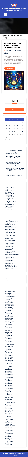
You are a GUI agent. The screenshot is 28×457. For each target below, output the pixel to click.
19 (12, 131)
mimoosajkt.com (9, 243)
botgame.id (8, 416)
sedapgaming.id (9, 309)
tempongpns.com (9, 223)
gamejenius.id (8, 329)
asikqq (6, 278)
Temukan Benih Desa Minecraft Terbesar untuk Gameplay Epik (14, 174)
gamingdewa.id (9, 295)
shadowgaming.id (9, 304)
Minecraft (11, 52)
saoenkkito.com (9, 226)
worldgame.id (8, 368)
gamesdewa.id (9, 310)
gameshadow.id (9, 323)
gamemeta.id (8, 408)
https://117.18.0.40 (9, 206)
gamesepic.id (8, 390)
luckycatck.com (9, 231)
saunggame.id (8, 332)
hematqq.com (8, 207)
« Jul (14, 142)
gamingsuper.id (9, 443)
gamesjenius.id (9, 312)
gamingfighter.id (9, 383)
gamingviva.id (8, 444)
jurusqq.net (8, 192)
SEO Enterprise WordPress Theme (13, 453)
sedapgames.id (9, 318)
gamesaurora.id (9, 341)
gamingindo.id (8, 438)
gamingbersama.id (10, 296)
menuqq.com (8, 211)
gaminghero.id (8, 435)
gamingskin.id (8, 372)
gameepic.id (8, 415)
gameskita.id (8, 290)
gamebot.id (8, 411)
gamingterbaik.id (9, 299)
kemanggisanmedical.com (12, 254)
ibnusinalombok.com (10, 265)
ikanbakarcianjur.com (10, 248)
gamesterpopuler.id (10, 291)
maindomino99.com (10, 198)
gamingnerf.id (8, 371)
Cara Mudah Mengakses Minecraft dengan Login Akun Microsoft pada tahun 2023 (15, 169)
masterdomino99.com (10, 201)
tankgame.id (8, 427)
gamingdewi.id (8, 293)
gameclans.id (8, 407)
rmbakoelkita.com (10, 232)
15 (20, 128)
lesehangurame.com (10, 220)
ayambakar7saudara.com (11, 221)
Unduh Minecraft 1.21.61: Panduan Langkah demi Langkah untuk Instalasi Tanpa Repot (14, 152)
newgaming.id (8, 338)
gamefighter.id (9, 410)
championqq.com (9, 204)
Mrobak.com (8, 237)
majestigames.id (9, 319)
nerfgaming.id (8, 380)
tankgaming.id (8, 429)
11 (9, 128)
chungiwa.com (9, 246)
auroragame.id (9, 360)
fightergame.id (9, 419)
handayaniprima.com (10, 227)
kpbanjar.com (8, 252)
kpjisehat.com (8, 249)
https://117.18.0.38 (9, 200)
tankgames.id (8, 401)
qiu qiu (6, 280)
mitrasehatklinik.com (10, 251)
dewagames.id (9, 315)
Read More (10, 68)
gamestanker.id (9, 430)
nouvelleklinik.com (9, 257)
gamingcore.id (8, 436)
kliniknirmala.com (9, 256)
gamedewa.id (8, 327)
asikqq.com (8, 186)
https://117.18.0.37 (9, 203)
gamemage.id (8, 413)
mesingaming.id (9, 441)
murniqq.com (8, 209)
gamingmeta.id (9, 379)
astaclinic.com (9, 263)
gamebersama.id (9, 321)
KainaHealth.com (9, 259)
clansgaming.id (9, 376)
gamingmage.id (9, 377)
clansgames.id (8, 391)
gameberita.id (8, 358)
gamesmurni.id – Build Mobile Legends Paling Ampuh (14, 9)
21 (17, 131)
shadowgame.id (9, 334)
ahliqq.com (8, 189)
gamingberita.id (9, 337)
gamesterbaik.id (9, 313)
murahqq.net (8, 195)
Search (14, 101)
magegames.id (9, 397)
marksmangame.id (10, 425)
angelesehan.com (9, 234)
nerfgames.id (8, 393)
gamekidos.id (8, 432)
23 (22, 131)
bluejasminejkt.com (10, 235)
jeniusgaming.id (9, 301)
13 (14, 128)
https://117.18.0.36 (9, 187)
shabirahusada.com (10, 260)
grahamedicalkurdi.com (11, 266)
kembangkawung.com (11, 245)
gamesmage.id (9, 388)
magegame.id (8, 422)
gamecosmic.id (9, 355)
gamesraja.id (8, 307)
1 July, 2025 (8, 50)
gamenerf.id (8, 405)
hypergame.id (8, 424)
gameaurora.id (9, 354)
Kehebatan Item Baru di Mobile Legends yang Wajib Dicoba (13, 45)
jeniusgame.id (8, 369)
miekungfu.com (9, 238)
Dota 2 (15, 50)
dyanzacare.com (9, 268)
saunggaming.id (9, 302)
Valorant (6, 53)
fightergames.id (9, 396)
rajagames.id (8, 324)
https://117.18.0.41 (9, 197)
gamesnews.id (8, 349)
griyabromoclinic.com (10, 270)
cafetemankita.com (10, 240)
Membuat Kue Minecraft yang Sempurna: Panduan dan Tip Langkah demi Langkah (13, 164)
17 (6, 131)
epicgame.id (8, 421)
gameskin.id (8, 404)
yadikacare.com (9, 262)
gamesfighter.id (9, 387)
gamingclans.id (9, 374)
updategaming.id (9, 344)
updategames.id (9, 352)
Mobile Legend (17, 52)
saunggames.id (9, 316)
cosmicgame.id (9, 363)
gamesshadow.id (9, 305)
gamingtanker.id (9, 382)
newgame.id (8, 362)
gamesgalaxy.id (9, 343)
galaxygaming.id (9, 340)
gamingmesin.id (9, 433)
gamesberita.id (9, 348)
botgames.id (8, 394)
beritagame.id (8, 366)
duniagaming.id (9, 298)
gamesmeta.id (9, 385)
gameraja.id (8, 326)
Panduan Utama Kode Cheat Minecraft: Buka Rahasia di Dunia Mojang (14, 158)
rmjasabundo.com (9, 242)
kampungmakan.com (10, 229)
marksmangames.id (10, 402)
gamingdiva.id (8, 440)
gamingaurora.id (9, 335)
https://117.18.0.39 (9, 190)
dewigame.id (8, 330)
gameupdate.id (9, 357)
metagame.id (8, 418)
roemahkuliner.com (10, 224)
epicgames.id (8, 399)
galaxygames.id (9, 351)
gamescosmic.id (9, 346)
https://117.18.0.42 (9, 193)
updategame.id (9, 365)
